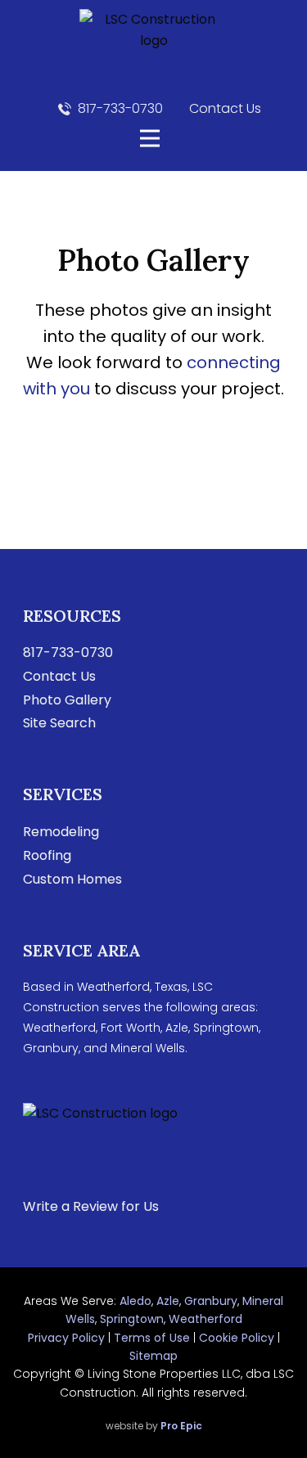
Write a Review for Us (91, 1206)
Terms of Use (152, 1338)
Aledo (135, 1301)
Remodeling (61, 831)
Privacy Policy (66, 1338)
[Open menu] (150, 138)
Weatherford (205, 1319)
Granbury (210, 1301)
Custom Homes (72, 879)
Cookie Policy (236, 1338)
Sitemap (153, 1356)
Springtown (132, 1319)
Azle (167, 1301)
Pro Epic (181, 1426)
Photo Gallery (67, 700)
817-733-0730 (120, 108)
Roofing (47, 855)
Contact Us (223, 108)
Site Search (59, 722)
